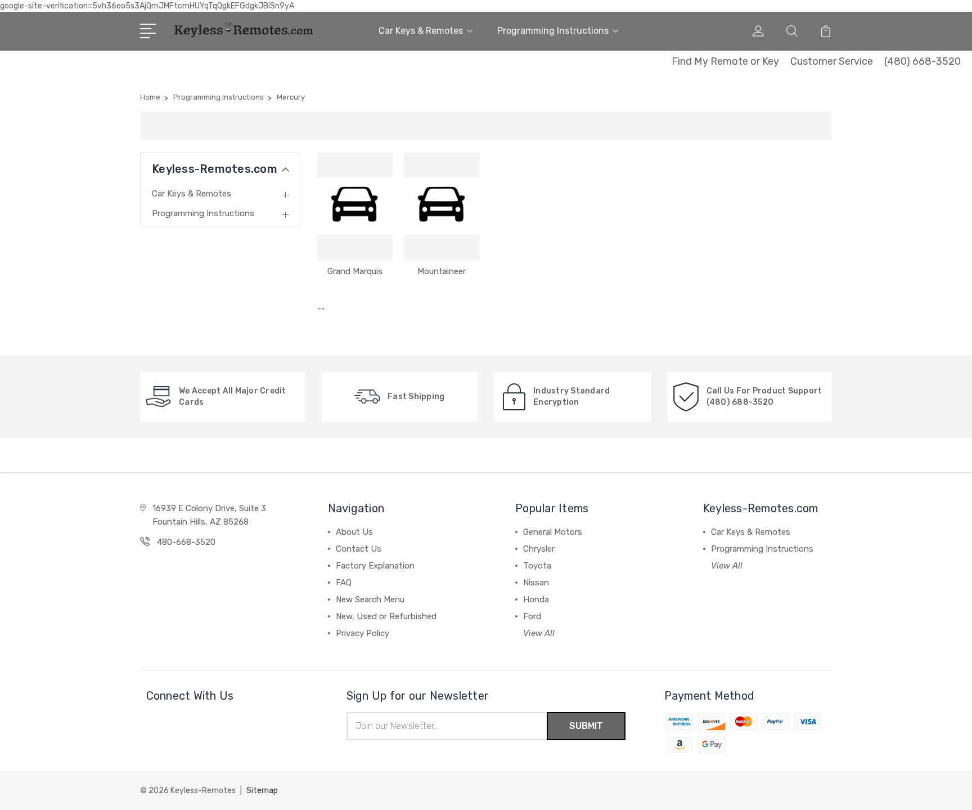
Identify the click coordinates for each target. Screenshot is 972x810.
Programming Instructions (553, 30)
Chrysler (539, 549)
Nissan (536, 583)
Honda (536, 599)
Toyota (537, 566)
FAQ (344, 583)
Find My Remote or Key (725, 61)
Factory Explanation (375, 566)
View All (539, 633)
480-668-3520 (186, 542)
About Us (354, 532)
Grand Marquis (354, 271)
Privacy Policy (362, 633)
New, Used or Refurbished (386, 616)
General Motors (552, 532)
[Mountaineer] (441, 207)
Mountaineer (441, 271)
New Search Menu (370, 599)
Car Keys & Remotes (421, 30)
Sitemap (262, 790)
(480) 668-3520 (922, 61)
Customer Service (831, 61)
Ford (532, 616)
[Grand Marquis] (355, 207)
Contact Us (358, 549)
